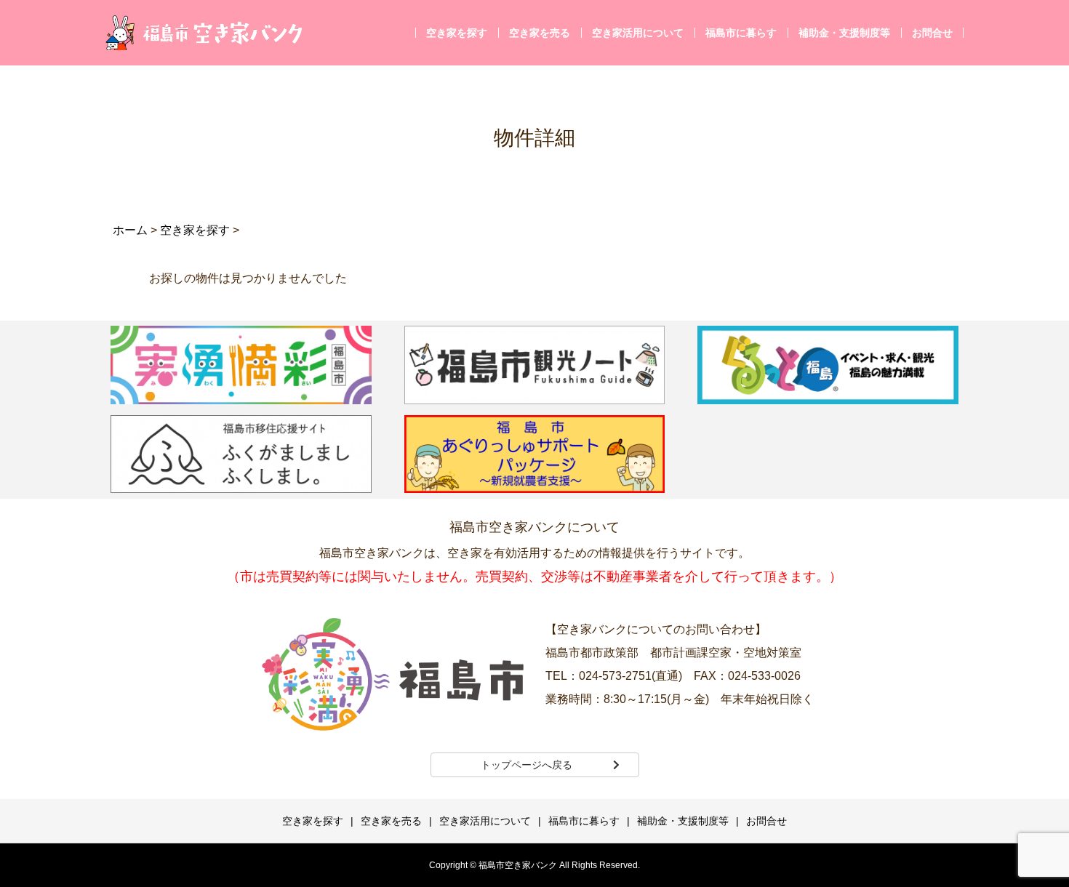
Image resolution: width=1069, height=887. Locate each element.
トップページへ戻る (526, 765)
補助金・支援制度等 (844, 33)
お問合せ (932, 33)
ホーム (130, 230)
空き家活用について (638, 33)
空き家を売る (539, 33)
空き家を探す (456, 33)
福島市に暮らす (741, 33)
